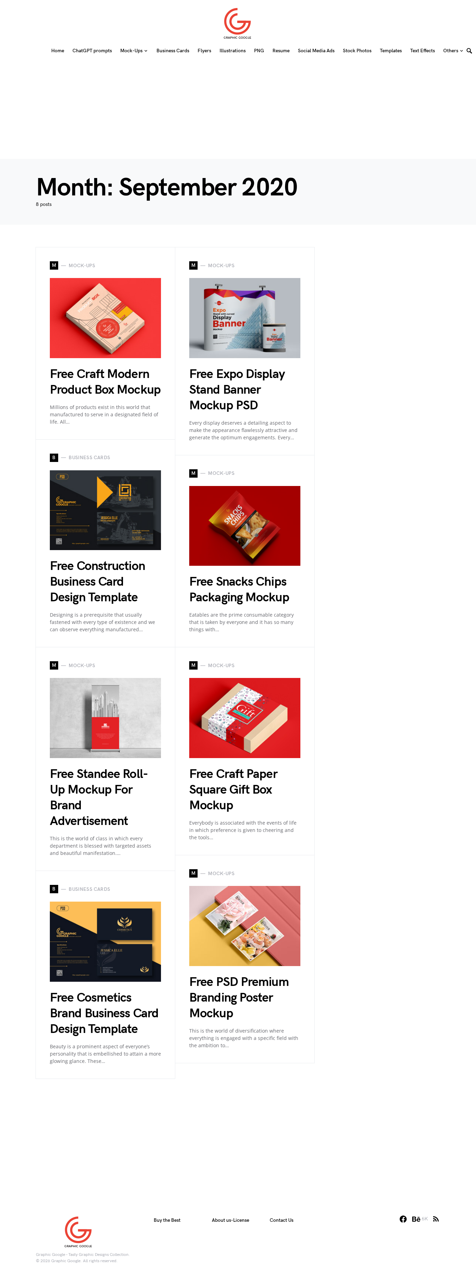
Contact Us (281, 1220)
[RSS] (436, 1219)
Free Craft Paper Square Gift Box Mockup (233, 790)
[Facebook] (403, 1219)
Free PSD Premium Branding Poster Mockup (239, 998)
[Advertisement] (238, 110)
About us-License (230, 1220)
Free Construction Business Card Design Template (97, 582)
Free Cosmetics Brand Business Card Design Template (104, 1013)
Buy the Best (167, 1220)
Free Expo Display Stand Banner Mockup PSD (237, 390)
